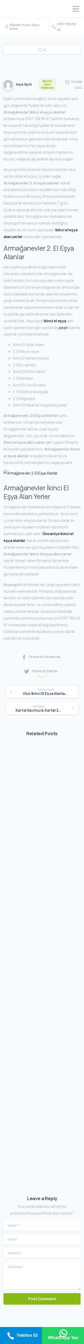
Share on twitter (45, 671)
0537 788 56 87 (66, 27)
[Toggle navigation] (75, 9)
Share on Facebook (44, 657)
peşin (63, 327)
